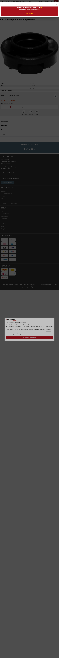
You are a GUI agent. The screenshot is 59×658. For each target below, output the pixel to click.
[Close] (57, 4)
